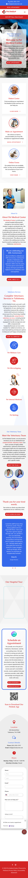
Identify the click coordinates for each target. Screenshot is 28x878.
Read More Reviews (13, 514)
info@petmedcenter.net (16, 747)
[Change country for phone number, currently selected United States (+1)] (6, 795)
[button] (24, 831)
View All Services (13, 336)
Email (7, 783)
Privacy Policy (13, 870)
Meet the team (13, 465)
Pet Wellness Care (14, 353)
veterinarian (17, 244)
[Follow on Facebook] (12, 865)
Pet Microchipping (14, 368)
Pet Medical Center (9, 220)
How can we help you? (12, 799)
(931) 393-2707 (16, 745)
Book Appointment (13, 7)
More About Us (13, 279)
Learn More (14, 111)
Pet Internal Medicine (14, 399)
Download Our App (13, 686)
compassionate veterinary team (13, 442)
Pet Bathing (14, 415)
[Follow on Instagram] (15, 865)
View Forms (14, 175)
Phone (7, 791)
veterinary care (19, 269)
